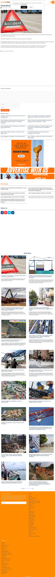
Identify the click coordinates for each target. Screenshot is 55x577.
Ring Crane (3, 566)
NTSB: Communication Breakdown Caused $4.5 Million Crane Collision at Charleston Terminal (39, 116)
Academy (3, 542)
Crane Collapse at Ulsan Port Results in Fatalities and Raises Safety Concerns (12, 482)
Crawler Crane (4, 547)
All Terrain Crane (32, 506)
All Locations (31, 524)
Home (30, 493)
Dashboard (31, 521)
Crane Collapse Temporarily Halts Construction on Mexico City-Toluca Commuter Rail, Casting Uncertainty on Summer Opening (40, 483)
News (30, 495)
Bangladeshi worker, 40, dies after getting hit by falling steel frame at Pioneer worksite (40, 455)
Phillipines (11, 51)
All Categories (31, 523)
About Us (31, 508)
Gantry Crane (4, 549)
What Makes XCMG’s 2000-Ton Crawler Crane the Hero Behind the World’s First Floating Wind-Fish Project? (13, 201)
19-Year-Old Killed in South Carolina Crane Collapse (12, 423)
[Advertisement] (27, 69)
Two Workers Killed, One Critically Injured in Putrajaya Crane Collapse (38, 132)
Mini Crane (3, 557)
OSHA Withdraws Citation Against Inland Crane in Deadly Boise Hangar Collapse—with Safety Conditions (13, 121)
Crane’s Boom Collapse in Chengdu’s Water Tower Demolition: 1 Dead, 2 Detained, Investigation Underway (40, 127)
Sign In (30, 531)
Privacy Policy (24, 4)
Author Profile (32, 520)
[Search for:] (13, 502)
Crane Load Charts (32, 497)
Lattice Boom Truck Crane (6, 554)
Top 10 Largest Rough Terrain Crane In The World (12, 197)
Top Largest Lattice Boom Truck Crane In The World (40, 197)
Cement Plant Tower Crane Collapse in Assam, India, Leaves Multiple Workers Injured (11, 455)
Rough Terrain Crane (5, 567)
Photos (30, 505)
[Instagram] (12, 212)
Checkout (31, 525)
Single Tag (31, 518)
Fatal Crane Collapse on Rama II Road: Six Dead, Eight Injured (12, 370)
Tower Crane (4, 570)
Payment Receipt (32, 527)
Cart (29, 509)
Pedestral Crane (4, 563)
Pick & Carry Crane (5, 564)
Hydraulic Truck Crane (6, 552)
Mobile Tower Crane (5, 560)
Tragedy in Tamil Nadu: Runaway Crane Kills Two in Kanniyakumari (13, 276)
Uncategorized (4, 571)
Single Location (32, 517)
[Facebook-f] (2, 212)
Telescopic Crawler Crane (6, 569)
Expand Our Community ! (34, 500)
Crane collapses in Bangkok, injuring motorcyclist (13, 136)
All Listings (31, 530)
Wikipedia (31, 499)
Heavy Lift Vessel (4, 551)
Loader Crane (4, 555)
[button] (50, 2)
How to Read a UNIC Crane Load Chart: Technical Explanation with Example (13, 194)
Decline (31, 7)
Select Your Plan (32, 533)
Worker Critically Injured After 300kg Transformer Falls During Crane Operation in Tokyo (40, 121)
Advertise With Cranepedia (34, 502)
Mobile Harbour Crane (6, 558)
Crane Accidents (5, 51)
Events (2, 548)
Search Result (32, 512)
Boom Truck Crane (5, 545)
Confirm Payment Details (34, 536)
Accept (24, 7)
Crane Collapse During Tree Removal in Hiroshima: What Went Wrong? (12, 340)
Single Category (32, 515)
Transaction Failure (33, 528)
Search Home (31, 511)
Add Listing (31, 514)
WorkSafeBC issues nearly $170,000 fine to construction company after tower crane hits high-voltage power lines (40, 428)
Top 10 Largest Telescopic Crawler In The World (39, 193)
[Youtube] (5, 212)
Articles (30, 496)
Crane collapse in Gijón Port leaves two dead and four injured (40, 401)
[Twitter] (9, 212)
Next (33, 488)
